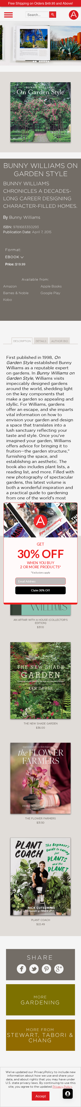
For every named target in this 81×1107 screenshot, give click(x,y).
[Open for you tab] (68, 1094)
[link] (40, 522)
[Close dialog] (73, 507)
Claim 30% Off (40, 590)
